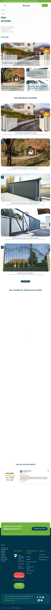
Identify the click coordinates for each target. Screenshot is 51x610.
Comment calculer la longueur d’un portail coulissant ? (37, 87)
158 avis (12, 477)
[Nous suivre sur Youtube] (41, 600)
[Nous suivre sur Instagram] (40, 597)
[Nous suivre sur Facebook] (37, 597)
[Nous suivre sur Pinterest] (43, 597)
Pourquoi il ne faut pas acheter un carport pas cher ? (12, 87)
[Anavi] (26, 5)
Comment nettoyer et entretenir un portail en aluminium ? (35, 73)
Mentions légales (15, 607)
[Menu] (5, 5)
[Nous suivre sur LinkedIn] (39, 600)
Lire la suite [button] (22, 481)
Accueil (2, 10)
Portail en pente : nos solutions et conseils (16, 63)
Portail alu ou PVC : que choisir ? (25, 273)
